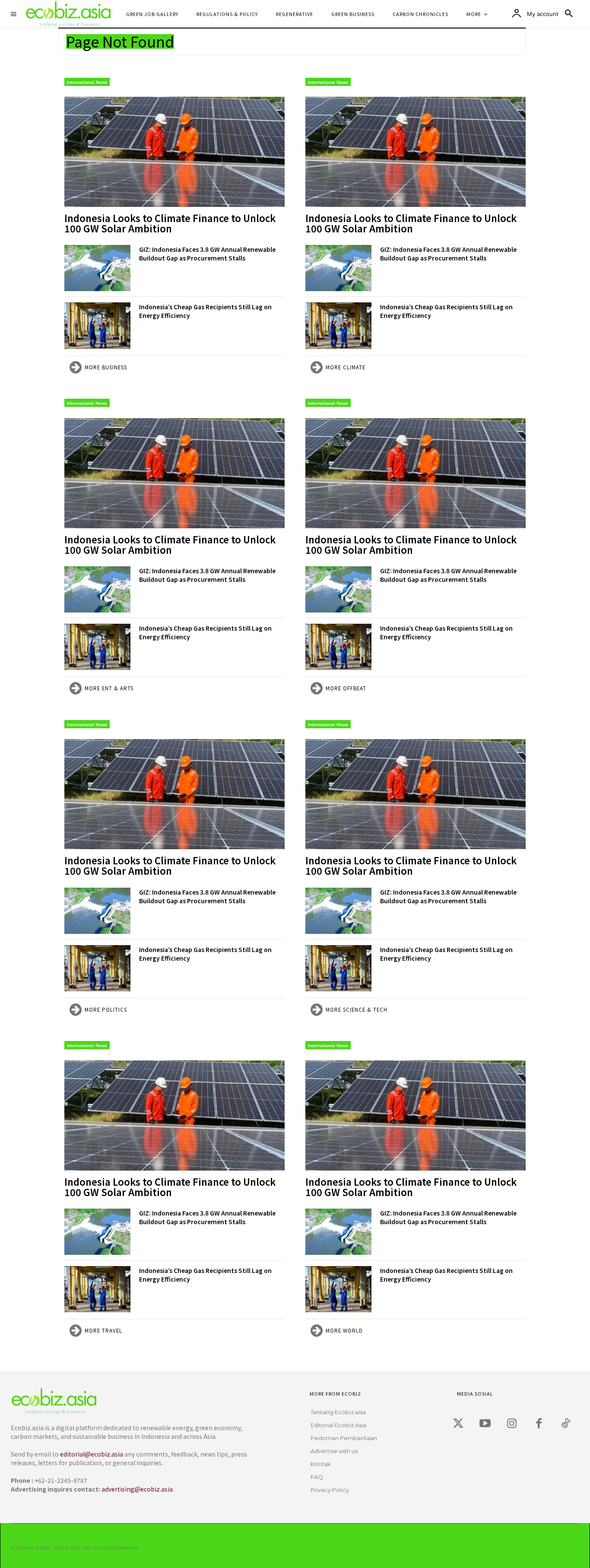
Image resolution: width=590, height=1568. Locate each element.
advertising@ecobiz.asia (137, 1489)
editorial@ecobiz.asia (91, 1454)
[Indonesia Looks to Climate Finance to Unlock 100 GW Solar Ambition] (174, 152)
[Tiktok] (565, 1423)
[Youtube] (485, 1423)
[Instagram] (511, 1423)
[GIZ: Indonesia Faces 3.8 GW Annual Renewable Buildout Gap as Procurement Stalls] (97, 268)
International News (87, 82)
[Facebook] (538, 1423)
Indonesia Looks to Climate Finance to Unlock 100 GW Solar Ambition (170, 223)
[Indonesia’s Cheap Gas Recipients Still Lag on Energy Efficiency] (97, 325)
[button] (568, 13)
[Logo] (124, 1401)
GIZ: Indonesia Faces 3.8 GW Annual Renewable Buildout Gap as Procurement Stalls (207, 253)
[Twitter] (458, 1423)
